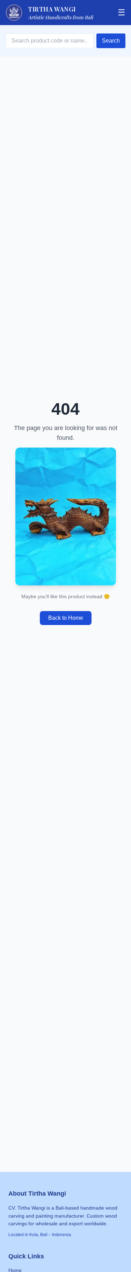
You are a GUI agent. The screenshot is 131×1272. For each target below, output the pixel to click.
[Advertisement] (65, 1023)
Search (111, 41)
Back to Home (65, 618)
